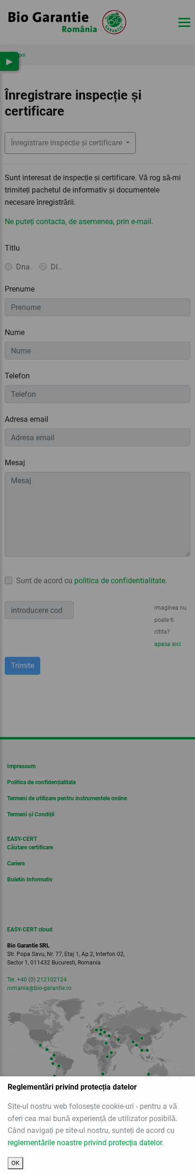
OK (15, 1162)
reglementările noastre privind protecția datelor (85, 1142)
